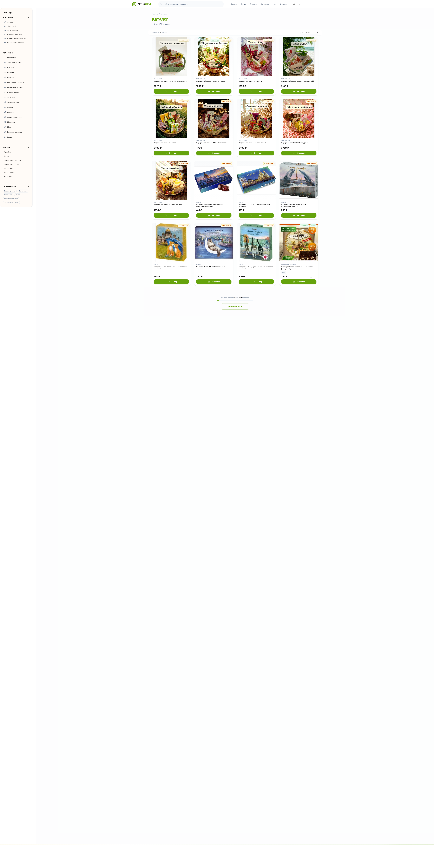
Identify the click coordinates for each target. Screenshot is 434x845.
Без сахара (8, 195)
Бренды (243, 4)
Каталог (234, 4)
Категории (8, 53)
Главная (155, 14)
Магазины (253, 4)
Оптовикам (265, 4)
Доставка (283, 4)
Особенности (9, 186)
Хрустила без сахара (11, 202)
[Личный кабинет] (294, 4)
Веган (18, 195)
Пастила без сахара (11, 198)
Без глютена (23, 191)
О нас (274, 4)
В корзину (173, 91)
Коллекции (8, 17)
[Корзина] (299, 4)
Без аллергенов (9, 191)
